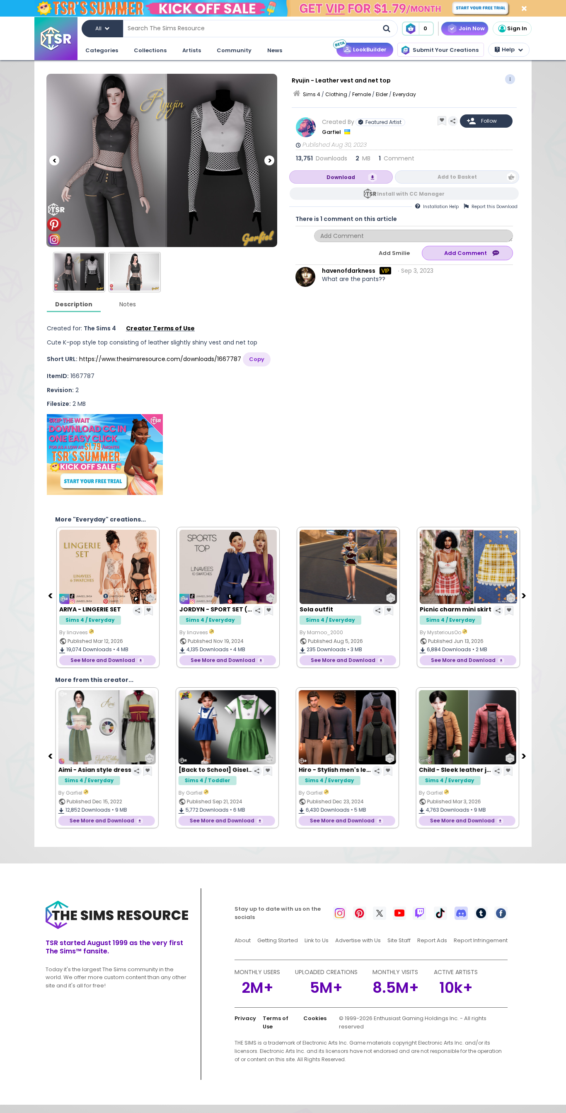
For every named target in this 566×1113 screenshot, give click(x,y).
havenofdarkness (348, 271)
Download (341, 177)
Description (73, 304)
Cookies (315, 1018)
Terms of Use (275, 1022)
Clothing (336, 94)
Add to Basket (457, 176)
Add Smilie (394, 253)
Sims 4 (311, 94)
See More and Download (101, 660)
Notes (127, 304)
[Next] (269, 160)
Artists (191, 50)
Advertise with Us (358, 940)
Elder (382, 94)
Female (361, 94)
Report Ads (432, 940)
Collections (150, 50)
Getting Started (277, 940)
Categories (101, 50)
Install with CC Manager (411, 193)
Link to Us (317, 940)
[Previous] (54, 160)
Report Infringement (481, 940)
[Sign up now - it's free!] (105, 454)
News (274, 50)
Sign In (517, 28)
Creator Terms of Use (160, 328)
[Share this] (453, 121)
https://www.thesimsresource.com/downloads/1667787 (160, 359)
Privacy (245, 1018)
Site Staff (399, 940)
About (243, 940)
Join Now (472, 28)
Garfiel (332, 132)
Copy (256, 359)
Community (234, 50)
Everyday (404, 94)
